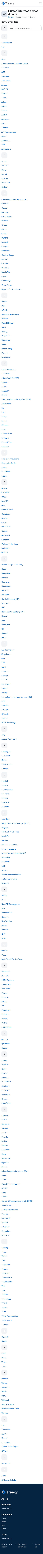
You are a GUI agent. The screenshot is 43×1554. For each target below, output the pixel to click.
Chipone (4, 221)
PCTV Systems (7, 980)
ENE (3, 412)
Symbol (4, 1222)
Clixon (3, 233)
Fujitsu (4, 476)
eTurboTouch (6, 434)
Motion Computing (9, 879)
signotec (5, 1162)
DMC (3, 327)
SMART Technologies (10, 1184)
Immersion (5, 684)
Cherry (4, 208)
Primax (4, 1018)
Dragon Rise (6, 336)
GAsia (3, 497)
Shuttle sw (5, 1158)
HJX (3, 620)
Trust (3, 1312)
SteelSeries (6, 1205)
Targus (4, 1256)
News (3, 1522)
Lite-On (4, 798)
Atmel (3, 136)
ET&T (3, 429)
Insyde (4, 692)
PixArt (3, 1001)
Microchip (5, 857)
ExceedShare (7, 442)
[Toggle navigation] (40, 3)
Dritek (3, 344)
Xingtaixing (5, 1442)
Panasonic (5, 971)
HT (2, 629)
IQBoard (4, 710)
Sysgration (5, 1231)
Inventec (5, 705)
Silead (3, 1167)
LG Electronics (7, 789)
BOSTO (4, 178)
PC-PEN (4, 976)
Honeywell (5, 625)
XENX (3, 1434)
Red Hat (4, 1077)
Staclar (4, 1197)
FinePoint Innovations (10, 459)
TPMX (4, 1303)
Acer (3, 59)
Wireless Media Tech (10, 1409)
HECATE (4, 590)
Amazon (4, 85)
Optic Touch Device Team (12, 959)
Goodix (4, 531)
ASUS (3, 123)
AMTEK (4, 89)
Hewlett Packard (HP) (10, 599)
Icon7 (3, 667)
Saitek (4, 1120)
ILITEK (4, 680)
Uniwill (4, 1341)
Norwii (4, 925)
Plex (3, 1006)
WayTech (5, 1387)
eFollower (5, 374)
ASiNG (4, 115)
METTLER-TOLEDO (9, 845)
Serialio (4, 1141)
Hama (3, 569)
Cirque (4, 225)
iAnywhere (5, 654)
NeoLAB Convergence (10, 904)
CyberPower (6, 285)
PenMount (5, 988)
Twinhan (4, 1324)
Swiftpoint (5, 1218)
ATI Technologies (8, 132)
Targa (3, 1252)
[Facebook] (3, 1499)
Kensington (6, 751)
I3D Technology (7, 650)
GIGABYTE (5, 527)
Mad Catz (5, 819)
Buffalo (4, 187)
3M (2, 47)
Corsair (4, 259)
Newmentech (7, 912)
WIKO (3, 1396)
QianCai (4, 1039)
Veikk (3, 1358)
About (3, 1518)
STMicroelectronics (9, 1209)
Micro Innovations (8, 849)
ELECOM (5, 391)
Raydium (4, 1065)
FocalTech (5, 472)
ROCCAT (5, 1090)
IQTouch (4, 714)
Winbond (5, 1400)
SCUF (3, 1132)
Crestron (5, 268)
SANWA (4, 1128)
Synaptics (5, 1227)
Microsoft (5, 862)
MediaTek (5, 836)
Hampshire (5, 573)
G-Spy (4, 488)
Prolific (4, 1023)
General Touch (7, 510)
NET (3, 908)
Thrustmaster (6, 1282)
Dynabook (5, 357)
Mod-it (4, 870)
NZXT (3, 938)
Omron (4, 955)
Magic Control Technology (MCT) (15, 823)
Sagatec (4, 1115)
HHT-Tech (5, 603)
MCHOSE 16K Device (10, 832)
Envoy (3, 416)
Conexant (5, 251)
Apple (3, 98)
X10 (2, 1425)
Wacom (4, 1379)
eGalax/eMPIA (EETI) (10, 378)
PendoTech (6, 984)
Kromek (4, 768)
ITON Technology (8, 722)
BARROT (5, 166)
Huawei (4, 633)
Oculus (4, 950)
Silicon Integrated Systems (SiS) (14, 1171)
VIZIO (3, 1366)
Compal (4, 242)
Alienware (5, 76)
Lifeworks (5, 794)
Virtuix (3, 1362)
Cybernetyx (6, 281)
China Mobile (6, 216)
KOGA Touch (6, 764)
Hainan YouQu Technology (12, 565)
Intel (3, 701)
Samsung (5, 1124)
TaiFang (4, 1247)
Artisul (3, 106)
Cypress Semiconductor (11, 289)
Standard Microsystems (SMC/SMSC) (17, 1201)
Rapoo (4, 1060)
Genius (4, 518)
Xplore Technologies (9, 1447)
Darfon (4, 301)
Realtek (4, 1073)
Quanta (4, 1048)
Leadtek (4, 781)
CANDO (4, 204)
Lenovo (4, 785)
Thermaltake (6, 1277)
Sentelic (4, 1137)
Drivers (11, 17)
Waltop (4, 1383)
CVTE (3, 276)
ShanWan (5, 1145)
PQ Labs (4, 1014)
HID (3, 607)
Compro (4, 246)
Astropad (5, 119)
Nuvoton (4, 930)
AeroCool (5, 68)
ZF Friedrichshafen (9, 1480)
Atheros (4, 128)
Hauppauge (6, 586)
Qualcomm (5, 1044)
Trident (4, 1307)
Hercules (5, 595)
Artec (3, 102)
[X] (7, 1499)
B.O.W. (4, 161)
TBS (3, 1260)
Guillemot (5, 548)
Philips (4, 993)
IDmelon (4, 675)
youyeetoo (5, 1463)
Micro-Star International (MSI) (13, 853)
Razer (3, 1069)
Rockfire (4, 1099)
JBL (3, 735)
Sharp (3, 1154)
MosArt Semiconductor (11, 874)
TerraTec (5, 1273)
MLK (3, 866)
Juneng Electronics (9, 739)
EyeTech (5, 446)
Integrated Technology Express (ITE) (16, 697)
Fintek (3, 467)
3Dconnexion (6, 42)
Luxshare (5, 807)
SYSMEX (5, 1235)
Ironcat (4, 718)
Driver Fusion (6, 1508)
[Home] (7, 3)
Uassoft (4, 1337)
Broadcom (5, 183)
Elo (2, 408)
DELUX (4, 310)
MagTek (4, 827)
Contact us (38, 1545)
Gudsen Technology (9, 544)
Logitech (5, 802)
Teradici (4, 1269)
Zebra (3, 1476)
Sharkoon (5, 1150)
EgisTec (4, 382)
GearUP (4, 501)
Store (4, 1534)
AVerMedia (5, 140)
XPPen (4, 1451)
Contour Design (7, 255)
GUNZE (4, 552)
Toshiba (4, 1294)
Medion (4, 840)
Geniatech (5, 514)
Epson (4, 421)
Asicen (4, 110)
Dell (3, 306)
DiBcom (4, 319)
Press (3, 1528)
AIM (3, 72)
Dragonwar (5, 340)
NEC (3, 900)
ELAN (3, 386)
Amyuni (4, 93)
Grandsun (5, 539)
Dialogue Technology (10, 314)
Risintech (5, 1086)
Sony (3, 1192)
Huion (3, 637)
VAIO (3, 1353)
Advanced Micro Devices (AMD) (14, 63)
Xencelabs (5, 1429)
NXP (3, 934)
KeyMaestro (6, 756)
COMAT (4, 238)
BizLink (4, 174)
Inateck (4, 688)
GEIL (3, 505)
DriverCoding (6, 348)
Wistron (4, 1413)
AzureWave (6, 149)
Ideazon (4, 671)
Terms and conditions (22, 1545)
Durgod (4, 353)
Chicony (4, 212)
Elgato (4, 395)
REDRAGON (6, 1082)
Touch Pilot (6, 1299)
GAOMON (5, 492)
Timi (3, 1286)
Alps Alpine (6, 80)
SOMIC (4, 1188)
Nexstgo (4, 917)
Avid (3, 145)
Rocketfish (5, 1094)
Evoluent (4, 438)
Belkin (3, 170)
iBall (3, 658)
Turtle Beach (6, 1320)
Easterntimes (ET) (8, 369)
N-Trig (4, 895)
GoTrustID (5, 535)
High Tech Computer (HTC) (12, 612)
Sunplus (4, 1214)
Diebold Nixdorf (7, 323)
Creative (4, 263)
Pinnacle (4, 997)
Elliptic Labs (6, 404)
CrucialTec (5, 272)
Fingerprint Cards (8, 463)
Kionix (3, 760)
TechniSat (5, 1265)
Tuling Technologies (9, 1316)
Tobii (3, 1290)
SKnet (3, 1180)
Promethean (6, 1027)
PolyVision (5, 1010)
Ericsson (4, 425)
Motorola (5, 883)
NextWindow (6, 921)
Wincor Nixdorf (7, 1404)
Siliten (3, 1175)
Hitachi (4, 616)
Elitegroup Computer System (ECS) (16, 399)
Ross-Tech (6, 1103)
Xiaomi (4, 1438)
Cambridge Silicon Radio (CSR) (14, 199)
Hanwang (5, 582)
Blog (3, 1525)
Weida (4, 1391)
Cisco (3, 229)
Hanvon (4, 577)
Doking (4, 331)
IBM (3, 663)
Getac (3, 522)
